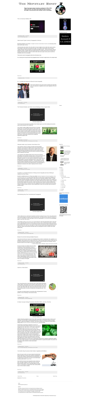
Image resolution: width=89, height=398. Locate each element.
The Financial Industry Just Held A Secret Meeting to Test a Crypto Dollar (33, 107)
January (62, 187)
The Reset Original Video (29, 233)
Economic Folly (22, 103)
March (62, 184)
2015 (61, 189)
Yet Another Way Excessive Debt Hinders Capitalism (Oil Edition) (31, 351)
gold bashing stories (30, 221)
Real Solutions (22, 298)
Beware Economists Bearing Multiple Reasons (27, 236)
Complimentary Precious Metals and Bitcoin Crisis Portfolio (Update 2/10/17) (64, 159)
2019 (61, 170)
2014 (61, 190)
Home (38, 376)
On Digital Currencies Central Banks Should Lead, (40, 43)
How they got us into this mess (30, 328)
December (63, 176)
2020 (61, 169)
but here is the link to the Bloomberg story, (31, 322)
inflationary (36, 218)
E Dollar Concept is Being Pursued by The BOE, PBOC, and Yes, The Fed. (34, 302)
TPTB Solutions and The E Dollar (25, 169)
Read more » (19, 75)
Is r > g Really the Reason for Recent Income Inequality (29, 81)
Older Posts (55, 376)
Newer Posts (20, 376)
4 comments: (27, 232)
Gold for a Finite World (22, 267)
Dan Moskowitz (47, 218)
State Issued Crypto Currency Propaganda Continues (29, 40)
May (62, 181)
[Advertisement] (65, 61)
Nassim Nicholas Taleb (36, 243)
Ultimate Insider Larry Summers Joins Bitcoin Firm (28, 144)
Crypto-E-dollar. (33, 249)
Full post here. (28, 358)
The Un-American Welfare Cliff (24, 18)
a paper (20, 255)
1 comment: (27, 297)
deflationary (19, 218)
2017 (61, 173)
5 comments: (26, 189)
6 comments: (27, 35)
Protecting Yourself (23, 233)
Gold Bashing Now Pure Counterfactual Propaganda (29, 194)
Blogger (54, 395)
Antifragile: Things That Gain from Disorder (49, 243)
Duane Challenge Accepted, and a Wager (67, 163)
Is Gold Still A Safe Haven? (25, 219)
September (63, 180)
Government (22, 190)
